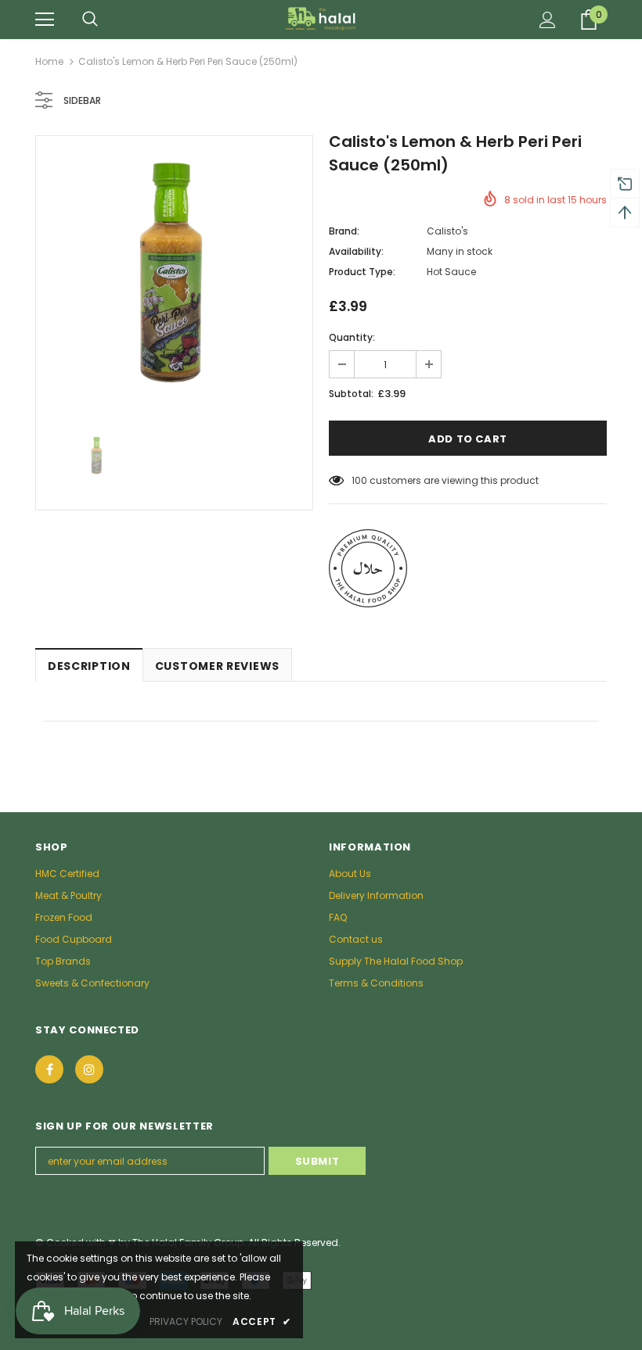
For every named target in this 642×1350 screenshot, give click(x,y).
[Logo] (321, 18)
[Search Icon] (90, 19)
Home (49, 61)
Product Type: (362, 271)
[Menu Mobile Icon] (44, 19)
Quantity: (352, 337)
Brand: (344, 231)
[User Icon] (547, 20)
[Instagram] (89, 1069)
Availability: (356, 251)
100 (359, 480)
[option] (174, 274)
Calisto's (447, 231)
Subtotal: (351, 393)
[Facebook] (49, 1069)
